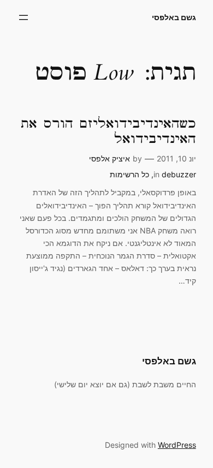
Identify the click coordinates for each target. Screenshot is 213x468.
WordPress (177, 444)
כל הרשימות (129, 174)
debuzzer (179, 174)
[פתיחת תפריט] (23, 17)
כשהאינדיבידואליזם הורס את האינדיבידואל (108, 131)
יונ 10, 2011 (176, 158)
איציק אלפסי (109, 158)
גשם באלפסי (174, 17)
